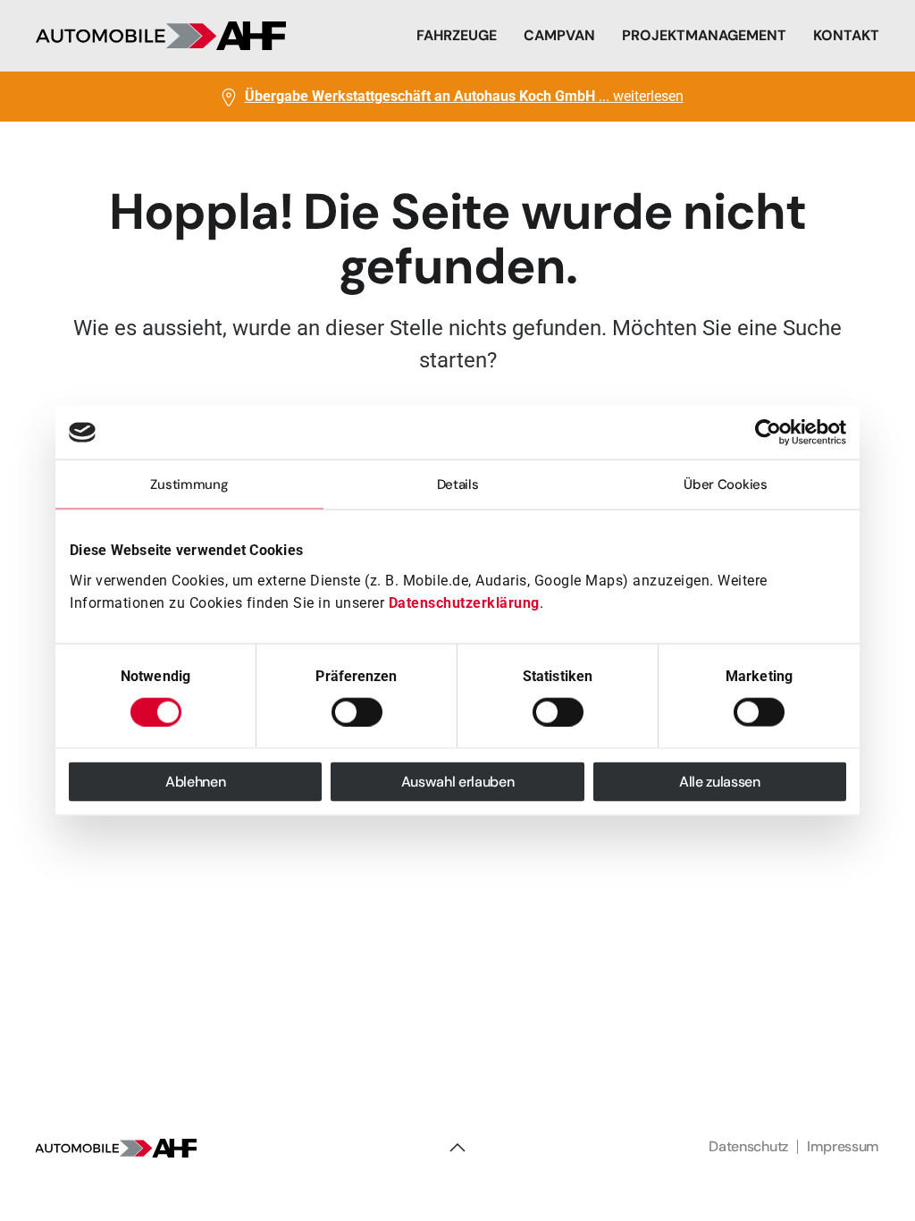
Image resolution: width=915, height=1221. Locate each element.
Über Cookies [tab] (725, 484)
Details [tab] (458, 484)
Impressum (843, 1146)
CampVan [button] (559, 35)
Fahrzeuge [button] (456, 35)
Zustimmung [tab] (189, 484)
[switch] (357, 711)
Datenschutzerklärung (464, 602)
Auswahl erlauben (458, 780)
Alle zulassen (719, 780)
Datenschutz (748, 1146)
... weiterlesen (464, 96)
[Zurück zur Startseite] (161, 36)
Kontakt (846, 35)
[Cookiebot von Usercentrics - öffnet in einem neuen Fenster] (768, 432)
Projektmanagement (704, 35)
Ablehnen (195, 780)
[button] (457, 1148)
